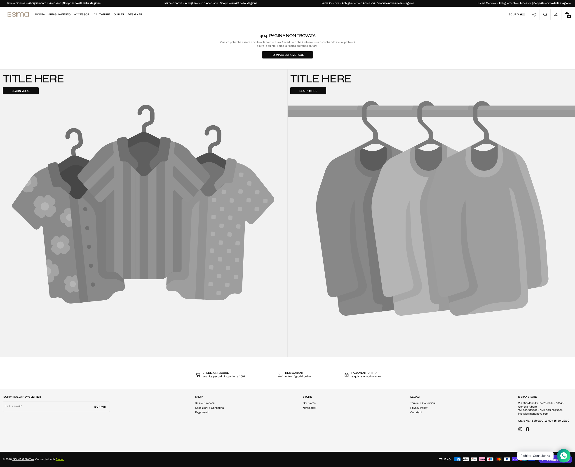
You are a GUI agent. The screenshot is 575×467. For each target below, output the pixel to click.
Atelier (60, 459)
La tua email (13, 406)
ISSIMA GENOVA (23, 459)
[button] (545, 14)
